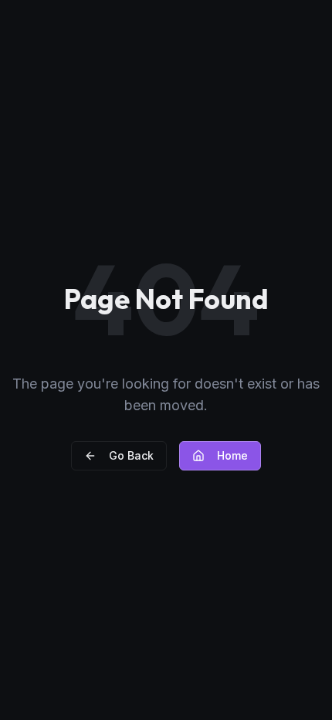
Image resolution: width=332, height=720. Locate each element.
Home (232, 455)
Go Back (131, 455)
